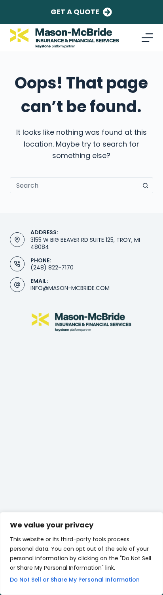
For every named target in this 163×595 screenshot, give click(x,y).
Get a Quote (75, 12)
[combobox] (74, 185)
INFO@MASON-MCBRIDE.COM (70, 288)
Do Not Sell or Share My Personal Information (75, 580)
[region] (81, 553)
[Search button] (145, 185)
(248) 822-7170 (52, 267)
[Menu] (147, 37)
